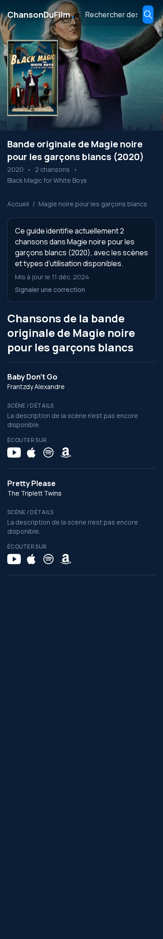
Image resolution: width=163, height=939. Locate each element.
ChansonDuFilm (41, 14)
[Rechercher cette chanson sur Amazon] (65, 452)
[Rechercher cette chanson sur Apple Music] (31, 452)
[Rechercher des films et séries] (148, 14)
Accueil (18, 203)
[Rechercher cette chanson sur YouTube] (14, 452)
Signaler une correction (50, 289)
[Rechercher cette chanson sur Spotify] (48, 452)
